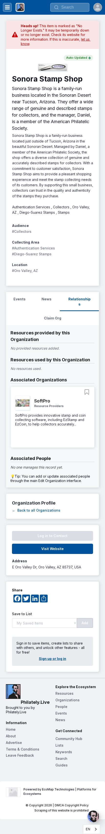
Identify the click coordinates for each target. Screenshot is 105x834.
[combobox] (91, 829)
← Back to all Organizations (36, 510)
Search (61, 758)
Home (11, 729)
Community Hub (68, 739)
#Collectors (22, 231)
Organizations (67, 700)
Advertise (14, 742)
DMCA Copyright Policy (72, 805)
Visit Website (52, 549)
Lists (59, 745)
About (11, 736)
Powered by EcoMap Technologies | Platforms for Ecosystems (60, 791)
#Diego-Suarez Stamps (32, 254)
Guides (61, 765)
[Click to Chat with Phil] (93, 816)
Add (85, 623)
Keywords (63, 752)
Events (61, 713)
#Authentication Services (33, 248)
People (61, 707)
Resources (64, 693)
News (60, 720)
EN (88, 829)
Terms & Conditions (22, 749)
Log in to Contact (52, 536)
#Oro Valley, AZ (25, 271)
